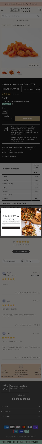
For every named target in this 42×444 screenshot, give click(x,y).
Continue (11, 228)
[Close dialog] (40, 209)
